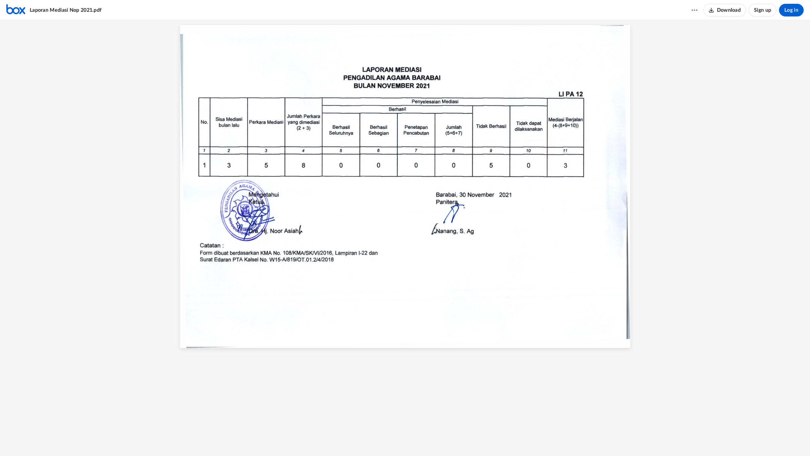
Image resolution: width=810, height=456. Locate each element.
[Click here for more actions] (694, 10)
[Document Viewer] (405, 238)
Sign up (762, 10)
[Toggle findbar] (381, 440)
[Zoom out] (394, 440)
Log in (791, 10)
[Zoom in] (415, 440)
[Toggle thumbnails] (370, 440)
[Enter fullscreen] (440, 440)
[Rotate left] (428, 440)
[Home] (15, 10)
